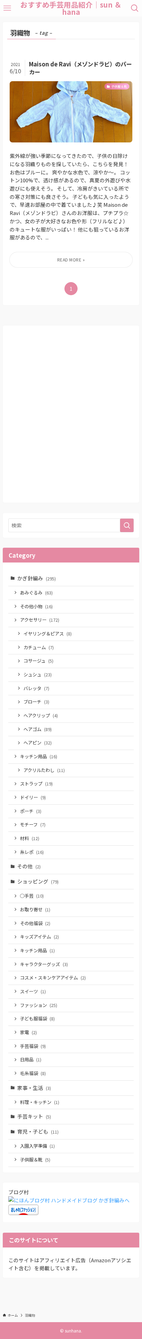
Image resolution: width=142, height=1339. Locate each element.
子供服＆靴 (35, 1159)
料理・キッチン (39, 1102)
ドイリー (33, 797)
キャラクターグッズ (44, 964)
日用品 (30, 1059)
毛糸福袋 (33, 1073)
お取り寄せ (35, 909)
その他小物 (36, 606)
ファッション (38, 1005)
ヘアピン (37, 742)
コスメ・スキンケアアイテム (53, 977)
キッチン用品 (38, 756)
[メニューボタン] (7, 8)
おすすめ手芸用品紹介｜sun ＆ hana (71, 8)
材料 (29, 838)
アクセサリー (39, 620)
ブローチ (36, 701)
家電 (28, 1032)
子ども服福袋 (37, 1018)
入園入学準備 (37, 1146)
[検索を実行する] (127, 525)
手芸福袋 (33, 1046)
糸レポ (32, 852)
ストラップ (36, 783)
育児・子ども (38, 1131)
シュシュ (37, 674)
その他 (29, 866)
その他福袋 (35, 923)
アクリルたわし (44, 770)
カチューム (38, 647)
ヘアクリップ (40, 715)
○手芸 (32, 895)
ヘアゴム (37, 729)
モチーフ (32, 824)
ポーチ (30, 811)
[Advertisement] (71, 418)
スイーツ (33, 991)
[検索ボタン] (135, 8)
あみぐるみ (36, 592)
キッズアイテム (39, 936)
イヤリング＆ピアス (47, 633)
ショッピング (38, 881)
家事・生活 (34, 1087)
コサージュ (38, 660)
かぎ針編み (36, 578)
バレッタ (36, 688)
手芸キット (34, 1116)
